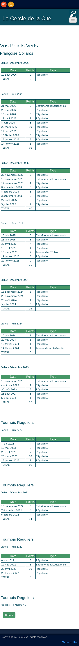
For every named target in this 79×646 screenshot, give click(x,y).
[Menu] (73, 20)
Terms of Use (70, 642)
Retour (9, 615)
